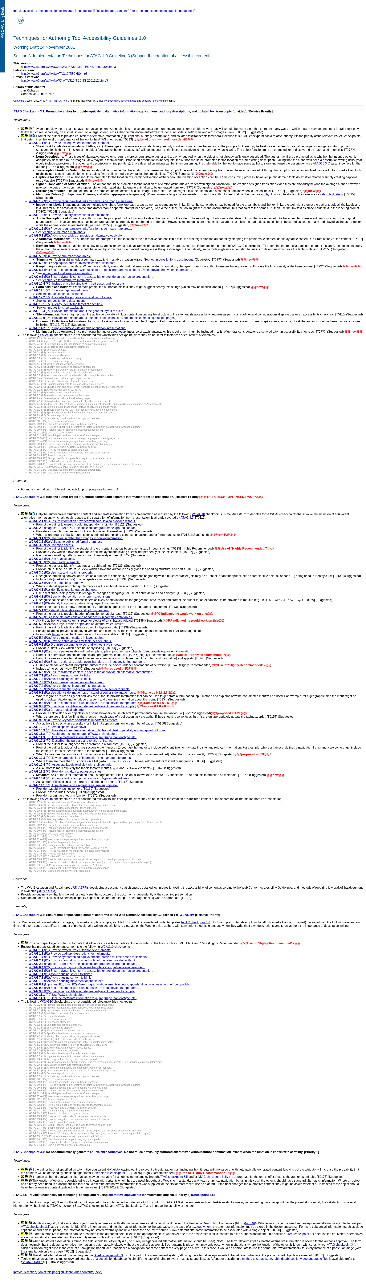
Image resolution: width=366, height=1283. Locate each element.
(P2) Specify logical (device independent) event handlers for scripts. (82, 706)
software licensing (152, 100)
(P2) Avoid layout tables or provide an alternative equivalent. (77, 235)
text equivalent (201, 1226)
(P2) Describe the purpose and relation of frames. (70, 297)
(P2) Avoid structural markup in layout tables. (66, 637)
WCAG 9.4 (36, 709)
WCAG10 (46, 335)
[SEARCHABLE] (32, 1262)
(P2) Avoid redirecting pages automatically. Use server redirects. (79, 689)
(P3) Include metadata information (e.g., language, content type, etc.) (83, 737)
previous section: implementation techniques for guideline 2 (54, 10)
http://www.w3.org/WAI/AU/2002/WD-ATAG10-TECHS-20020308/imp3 (68, 66)
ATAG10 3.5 (321, 163)
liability (103, 100)
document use (128, 100)
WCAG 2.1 (36, 521)
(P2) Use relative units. (52, 558)
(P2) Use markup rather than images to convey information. (76, 538)
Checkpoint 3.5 (203, 1194)
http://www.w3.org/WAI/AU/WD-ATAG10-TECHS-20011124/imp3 (64, 80)
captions (151, 111)
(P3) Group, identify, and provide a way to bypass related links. (79, 778)
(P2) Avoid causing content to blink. (60, 678)
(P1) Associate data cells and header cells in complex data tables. (80, 617)
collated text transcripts (215, 111)
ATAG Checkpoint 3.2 (28, 496)
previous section (25, 1272)
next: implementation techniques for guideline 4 (162, 10)
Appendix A (110, 489)
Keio (65, 100)
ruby (266, 194)
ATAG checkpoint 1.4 (196, 922)
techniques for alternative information (67, 273)
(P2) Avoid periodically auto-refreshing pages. (67, 685)
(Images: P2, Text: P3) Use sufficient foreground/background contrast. (83, 528)
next (98, 1272)
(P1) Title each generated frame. (59, 290)
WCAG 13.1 (37, 304)
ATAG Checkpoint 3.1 (28, 111)
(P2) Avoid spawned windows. (58, 727)
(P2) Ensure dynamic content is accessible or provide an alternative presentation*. (91, 672)
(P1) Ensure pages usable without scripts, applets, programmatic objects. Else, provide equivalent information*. (111, 651)
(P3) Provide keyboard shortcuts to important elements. (73, 720)
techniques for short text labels (63, 293)
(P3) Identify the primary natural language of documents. (74, 603)
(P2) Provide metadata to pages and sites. (65, 771)
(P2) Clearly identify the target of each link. (74, 304)
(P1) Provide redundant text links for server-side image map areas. (81, 201)
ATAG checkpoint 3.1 (35, 1226)
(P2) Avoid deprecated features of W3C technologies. (73, 733)
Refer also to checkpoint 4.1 (111, 1173)
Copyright (18, 100)
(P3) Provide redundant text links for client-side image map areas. (80, 228)
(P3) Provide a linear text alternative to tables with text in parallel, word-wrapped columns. (97, 730)
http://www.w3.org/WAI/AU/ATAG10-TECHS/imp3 (54, 73)
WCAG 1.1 (36, 142)
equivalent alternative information (112, 111)
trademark (113, 100)
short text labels (332, 194)
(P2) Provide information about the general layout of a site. (76, 311)
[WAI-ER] (79, 887)
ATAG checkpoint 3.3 (212, 1176)
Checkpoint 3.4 (33, 1152)
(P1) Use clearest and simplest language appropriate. (73, 785)
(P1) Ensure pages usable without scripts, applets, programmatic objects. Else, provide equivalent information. (110, 269)
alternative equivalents (124, 1194)
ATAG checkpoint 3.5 (173, 1176)
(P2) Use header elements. (54, 562)
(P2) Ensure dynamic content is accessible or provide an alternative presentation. (91, 276)
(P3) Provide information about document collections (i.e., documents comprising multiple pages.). (103, 317)
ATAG (17, 1152)
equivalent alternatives (106, 1152)
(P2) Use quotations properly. (56, 582)
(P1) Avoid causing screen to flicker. (60, 675)
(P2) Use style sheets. (51, 545)
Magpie (49, 180)
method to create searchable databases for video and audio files (285, 1258)
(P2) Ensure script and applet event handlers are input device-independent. (87, 661)
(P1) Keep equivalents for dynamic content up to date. (72, 263)
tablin (56, 634)
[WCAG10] (186, 914)
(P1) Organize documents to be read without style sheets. (75, 644)
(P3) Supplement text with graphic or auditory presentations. (77, 328)
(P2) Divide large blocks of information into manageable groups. (80, 757)
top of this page (49, 1272)
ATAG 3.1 (187, 517)
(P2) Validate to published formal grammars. (66, 541)
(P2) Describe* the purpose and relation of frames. (71, 740)
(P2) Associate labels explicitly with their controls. (70, 764)
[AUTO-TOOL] (46, 891)
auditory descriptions (174, 111)
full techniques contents (112, 10)
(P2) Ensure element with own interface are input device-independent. (83, 702)
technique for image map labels (64, 232)
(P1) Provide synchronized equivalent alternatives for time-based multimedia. (88, 957)
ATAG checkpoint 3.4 (300, 1234)
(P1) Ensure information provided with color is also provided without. (89, 521)
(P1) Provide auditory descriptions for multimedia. (69, 215)
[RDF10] (250, 1223)
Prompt (51, 111)
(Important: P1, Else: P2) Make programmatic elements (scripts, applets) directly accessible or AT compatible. (109, 984)
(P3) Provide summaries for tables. (60, 256)
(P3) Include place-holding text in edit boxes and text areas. (77, 283)
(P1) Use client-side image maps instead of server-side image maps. (82, 692)
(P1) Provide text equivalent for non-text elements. (77, 142)
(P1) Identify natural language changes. (63, 589)
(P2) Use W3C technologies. (56, 994)
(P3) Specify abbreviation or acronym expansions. (70, 596)
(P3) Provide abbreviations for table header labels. (70, 641)
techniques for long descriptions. (172, 259)
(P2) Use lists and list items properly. (61, 572)
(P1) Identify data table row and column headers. (69, 610)
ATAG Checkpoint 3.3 (28, 914)
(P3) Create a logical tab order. (64, 709)
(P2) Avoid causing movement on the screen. (66, 682)
